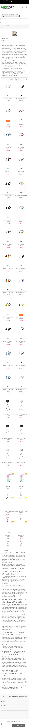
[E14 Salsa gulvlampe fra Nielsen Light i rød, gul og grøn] (21, 187)
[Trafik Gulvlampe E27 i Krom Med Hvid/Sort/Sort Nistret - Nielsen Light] (21, 333)
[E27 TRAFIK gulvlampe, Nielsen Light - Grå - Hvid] (8, 90)
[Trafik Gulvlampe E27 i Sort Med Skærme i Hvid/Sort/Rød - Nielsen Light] (21, 90)
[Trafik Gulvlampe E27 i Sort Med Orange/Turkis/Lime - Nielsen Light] (8, 284)
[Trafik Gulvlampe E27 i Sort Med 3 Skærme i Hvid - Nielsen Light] (8, 115)
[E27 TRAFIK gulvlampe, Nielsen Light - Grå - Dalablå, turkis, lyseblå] (21, 163)
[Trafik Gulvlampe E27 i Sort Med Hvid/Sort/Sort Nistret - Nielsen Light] (8, 236)
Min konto (3, 705)
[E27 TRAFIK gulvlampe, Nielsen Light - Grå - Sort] (8, 187)
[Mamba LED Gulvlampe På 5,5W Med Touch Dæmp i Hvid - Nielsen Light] (21, 527)
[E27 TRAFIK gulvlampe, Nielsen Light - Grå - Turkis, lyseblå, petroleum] (8, 139)
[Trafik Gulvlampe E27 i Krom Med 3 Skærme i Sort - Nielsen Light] (8, 333)
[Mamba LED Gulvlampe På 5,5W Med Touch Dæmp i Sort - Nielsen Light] (8, 527)
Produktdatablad (11, 474)
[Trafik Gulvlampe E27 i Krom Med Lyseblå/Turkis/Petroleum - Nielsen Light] (8, 357)
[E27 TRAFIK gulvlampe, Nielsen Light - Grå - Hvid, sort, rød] (8, 163)
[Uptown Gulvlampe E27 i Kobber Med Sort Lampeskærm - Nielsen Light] (21, 430)
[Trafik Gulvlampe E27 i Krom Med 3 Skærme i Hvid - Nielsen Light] (21, 381)
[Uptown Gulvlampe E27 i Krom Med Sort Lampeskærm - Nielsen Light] (8, 430)
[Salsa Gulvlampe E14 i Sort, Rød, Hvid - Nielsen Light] (21, 115)
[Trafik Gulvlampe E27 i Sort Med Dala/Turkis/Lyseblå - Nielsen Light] (8, 381)
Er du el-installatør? (17, 725)
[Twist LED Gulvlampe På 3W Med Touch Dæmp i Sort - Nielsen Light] (8, 503)
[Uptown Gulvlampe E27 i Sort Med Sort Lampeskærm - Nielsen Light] (8, 406)
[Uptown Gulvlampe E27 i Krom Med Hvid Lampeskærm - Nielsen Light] (8, 454)
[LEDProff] (9, 7)
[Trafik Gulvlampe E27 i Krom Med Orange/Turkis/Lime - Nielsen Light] (8, 309)
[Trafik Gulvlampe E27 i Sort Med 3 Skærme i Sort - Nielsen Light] (8, 212)
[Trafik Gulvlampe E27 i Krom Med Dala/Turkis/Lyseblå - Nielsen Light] (21, 284)
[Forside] (1, 26)
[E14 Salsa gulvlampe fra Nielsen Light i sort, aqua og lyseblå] (21, 212)
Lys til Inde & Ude (8, 25)
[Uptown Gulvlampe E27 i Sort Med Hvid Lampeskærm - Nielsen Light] (21, 454)
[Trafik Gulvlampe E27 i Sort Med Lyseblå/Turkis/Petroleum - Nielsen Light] (21, 357)
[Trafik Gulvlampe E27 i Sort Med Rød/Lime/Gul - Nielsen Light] (8, 260)
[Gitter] (2, 79)
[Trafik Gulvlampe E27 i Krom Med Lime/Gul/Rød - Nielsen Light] (21, 309)
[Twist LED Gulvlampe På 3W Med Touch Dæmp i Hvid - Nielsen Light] (21, 503)
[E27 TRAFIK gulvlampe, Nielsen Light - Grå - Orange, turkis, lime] (21, 139)
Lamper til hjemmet (18, 25)
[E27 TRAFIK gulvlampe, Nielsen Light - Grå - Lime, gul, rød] (21, 236)
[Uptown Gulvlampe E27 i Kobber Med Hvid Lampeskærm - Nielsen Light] (21, 406)
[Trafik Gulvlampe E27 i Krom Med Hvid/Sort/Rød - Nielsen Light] (21, 260)
